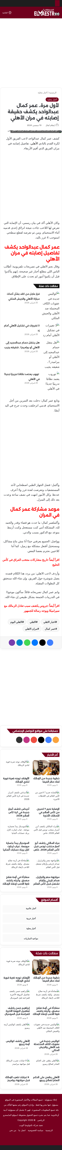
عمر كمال (50, 628)
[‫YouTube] (34, 740)
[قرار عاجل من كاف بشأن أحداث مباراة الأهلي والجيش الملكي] (50, 306)
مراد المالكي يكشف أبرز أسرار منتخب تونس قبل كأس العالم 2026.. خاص (46, 846)
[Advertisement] (31, 52)
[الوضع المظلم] (21, 13)
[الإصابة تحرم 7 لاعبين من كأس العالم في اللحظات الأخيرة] (46, 798)
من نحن (12, 1130)
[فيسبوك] (50, 642)
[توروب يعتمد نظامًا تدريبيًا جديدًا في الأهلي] (50, 381)
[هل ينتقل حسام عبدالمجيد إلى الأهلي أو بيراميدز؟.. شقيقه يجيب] (50, 354)
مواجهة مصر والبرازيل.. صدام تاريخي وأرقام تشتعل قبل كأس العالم (46, 880)
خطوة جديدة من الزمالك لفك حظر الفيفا (46, 979)
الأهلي (34, 143)
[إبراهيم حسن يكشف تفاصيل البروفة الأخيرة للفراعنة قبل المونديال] (16, 997)
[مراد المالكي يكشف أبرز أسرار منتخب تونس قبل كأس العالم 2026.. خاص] (46, 832)
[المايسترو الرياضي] (47, 12)
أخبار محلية (42, 92)
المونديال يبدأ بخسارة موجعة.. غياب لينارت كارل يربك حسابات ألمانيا (16, 846)
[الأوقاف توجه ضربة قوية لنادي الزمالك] (16, 767)
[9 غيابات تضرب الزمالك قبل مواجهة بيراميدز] (16, 1066)
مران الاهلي (31, 628)
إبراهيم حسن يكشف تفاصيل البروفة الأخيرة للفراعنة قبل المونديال (17, 1011)
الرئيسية (53, 92)
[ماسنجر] (35, 642)
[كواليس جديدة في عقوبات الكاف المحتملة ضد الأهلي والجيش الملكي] (45, 1030)
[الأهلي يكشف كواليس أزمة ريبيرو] (16, 1030)
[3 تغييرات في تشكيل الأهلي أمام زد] (50, 330)
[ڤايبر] (12, 642)
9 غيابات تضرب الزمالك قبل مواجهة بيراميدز (17, 1079)
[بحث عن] (15, 13)
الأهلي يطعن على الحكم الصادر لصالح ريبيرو (46, 1079)
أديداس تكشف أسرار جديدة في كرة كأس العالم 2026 (18, 812)
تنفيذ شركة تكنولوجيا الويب (31, 1125)
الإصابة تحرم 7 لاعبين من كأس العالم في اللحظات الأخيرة (48, 812)
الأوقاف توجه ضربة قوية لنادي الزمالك (16, 979)
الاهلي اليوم (16, 621)
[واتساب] (27, 642)
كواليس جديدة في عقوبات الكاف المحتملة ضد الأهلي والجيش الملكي (46, 1046)
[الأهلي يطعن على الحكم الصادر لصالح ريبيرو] (45, 1066)
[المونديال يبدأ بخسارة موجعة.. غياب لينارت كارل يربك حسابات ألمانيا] (16, 832)
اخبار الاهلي (49, 621)
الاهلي (33, 621)
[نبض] (19, 740)
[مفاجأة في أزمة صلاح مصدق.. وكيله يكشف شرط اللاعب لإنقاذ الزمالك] (16, 866)
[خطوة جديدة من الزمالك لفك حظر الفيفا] (46, 767)
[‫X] (42, 642)
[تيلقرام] (19, 642)
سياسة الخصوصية (35, 1130)
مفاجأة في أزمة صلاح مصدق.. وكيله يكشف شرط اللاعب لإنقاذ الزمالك (16, 880)
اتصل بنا (22, 1130)
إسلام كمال (50, 125)
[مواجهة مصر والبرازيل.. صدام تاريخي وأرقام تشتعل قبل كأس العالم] (46, 866)
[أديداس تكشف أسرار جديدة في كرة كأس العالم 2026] (16, 798)
